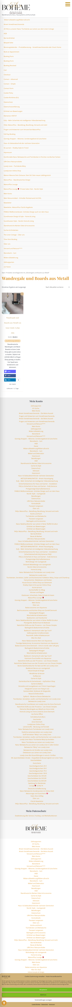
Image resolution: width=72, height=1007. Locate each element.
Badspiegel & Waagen (37, 613)
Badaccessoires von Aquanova (36, 608)
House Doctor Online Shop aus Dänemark (37, 583)
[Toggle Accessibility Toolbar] (4, 1003)
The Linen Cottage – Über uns (14, 235)
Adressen (36, 471)
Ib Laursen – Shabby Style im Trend (16, 148)
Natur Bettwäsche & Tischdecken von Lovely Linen (37, 572)
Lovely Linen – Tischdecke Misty (15, 166)
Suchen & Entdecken (11, 230)
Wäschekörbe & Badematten (37, 615)
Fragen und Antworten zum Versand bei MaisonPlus (22, 130)
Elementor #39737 (10, 116)
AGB (5, 33)
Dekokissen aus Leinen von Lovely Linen (37, 753)
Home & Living (36, 569)
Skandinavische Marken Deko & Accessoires (19, 226)
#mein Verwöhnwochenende (14, 24)
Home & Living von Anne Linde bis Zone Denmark (37, 712)
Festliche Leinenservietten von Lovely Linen (37, 732)
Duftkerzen (37, 676)
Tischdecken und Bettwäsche (36, 516)
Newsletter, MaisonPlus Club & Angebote (18, 207)
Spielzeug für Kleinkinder (37, 783)
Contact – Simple (10, 84)
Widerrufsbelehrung (11, 258)
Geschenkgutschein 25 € (37, 766)
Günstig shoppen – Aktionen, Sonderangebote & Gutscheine (25, 139)
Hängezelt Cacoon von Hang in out (37, 689)
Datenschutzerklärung (12, 107)
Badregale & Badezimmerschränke (37, 628)
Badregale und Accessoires (36, 521)
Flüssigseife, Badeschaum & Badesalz (37, 623)
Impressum (52, 1004)
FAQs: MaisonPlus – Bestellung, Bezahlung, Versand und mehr (25, 125)
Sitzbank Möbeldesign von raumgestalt (37, 565)
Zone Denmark (37, 722)
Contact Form (8, 88)
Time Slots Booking (10, 239)
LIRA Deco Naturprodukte (13, 162)
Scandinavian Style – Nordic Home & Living (19, 221)
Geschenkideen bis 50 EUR (37, 778)
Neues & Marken (36, 536)
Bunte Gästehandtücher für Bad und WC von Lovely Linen (38, 666)
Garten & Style (36, 466)
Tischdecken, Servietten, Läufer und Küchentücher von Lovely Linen (37, 699)
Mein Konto (8, 194)
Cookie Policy (8, 93)
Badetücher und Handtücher (37, 618)
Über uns (7, 244)
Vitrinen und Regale (37, 592)
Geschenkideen (36, 760)
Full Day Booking (9, 134)
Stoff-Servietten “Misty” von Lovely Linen (37, 735)
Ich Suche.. (36, 408)
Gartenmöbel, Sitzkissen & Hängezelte (36, 691)
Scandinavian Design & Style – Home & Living (19, 216)
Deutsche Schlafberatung (37, 789)
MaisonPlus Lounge (11, 184)
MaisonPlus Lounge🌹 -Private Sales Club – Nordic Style (23, 189)
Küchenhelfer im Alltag (37, 590)
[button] (10, 371)
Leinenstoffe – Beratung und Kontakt (36, 727)
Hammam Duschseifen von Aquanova (38, 658)
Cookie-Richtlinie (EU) (11, 98)
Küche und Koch (36, 514)
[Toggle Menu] (67, 4)
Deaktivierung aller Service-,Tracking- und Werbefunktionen (36, 816)
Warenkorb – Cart (10, 253)
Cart (5, 70)
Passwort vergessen (36, 506)
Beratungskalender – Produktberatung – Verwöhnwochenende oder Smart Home (32, 47)
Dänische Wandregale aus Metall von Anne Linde (37, 709)
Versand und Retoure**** (13, 248)
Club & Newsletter (37, 801)
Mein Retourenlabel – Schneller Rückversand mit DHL (22, 198)
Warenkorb (36, 434)
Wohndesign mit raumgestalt (36, 562)
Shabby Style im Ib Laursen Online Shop (37, 585)
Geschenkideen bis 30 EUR (37, 776)
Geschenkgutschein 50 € (37, 768)
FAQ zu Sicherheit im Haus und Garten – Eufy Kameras (38, 486)
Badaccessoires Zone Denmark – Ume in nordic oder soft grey (37, 646)
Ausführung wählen (13, 341)
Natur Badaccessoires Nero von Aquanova (37, 641)
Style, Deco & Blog (37, 796)
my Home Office (37, 714)
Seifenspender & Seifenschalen (38, 633)
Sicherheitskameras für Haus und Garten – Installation (38, 484)
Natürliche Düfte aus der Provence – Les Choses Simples (37, 625)
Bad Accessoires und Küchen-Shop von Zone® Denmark (37, 610)
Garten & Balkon (37, 684)
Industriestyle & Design (36, 671)
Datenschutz (44, 1004)
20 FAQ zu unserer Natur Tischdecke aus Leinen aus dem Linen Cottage (29, 29)
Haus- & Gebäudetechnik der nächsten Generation (22, 143)
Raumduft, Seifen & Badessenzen (38, 635)
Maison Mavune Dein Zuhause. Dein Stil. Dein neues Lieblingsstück (27, 175)
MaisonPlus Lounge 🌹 (36, 598)
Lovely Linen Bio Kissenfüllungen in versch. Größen (38, 755)
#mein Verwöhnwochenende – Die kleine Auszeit (36, 413)
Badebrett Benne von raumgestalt (38, 668)
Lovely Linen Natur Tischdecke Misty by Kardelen (37, 739)
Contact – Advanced (11, 79)
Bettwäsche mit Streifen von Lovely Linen (38, 750)
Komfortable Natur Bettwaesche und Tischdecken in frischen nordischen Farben (32, 157)
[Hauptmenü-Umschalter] (68, 9)
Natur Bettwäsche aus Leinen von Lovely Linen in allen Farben (37, 745)
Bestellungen (36, 458)
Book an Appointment (11, 52)
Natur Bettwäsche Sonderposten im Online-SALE (37, 791)
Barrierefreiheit (9, 38)
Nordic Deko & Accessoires (36, 567)
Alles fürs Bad (36, 638)
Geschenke (37, 719)
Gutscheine (37, 763)
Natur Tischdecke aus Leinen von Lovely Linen (38, 742)
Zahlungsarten (9, 262)
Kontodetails (36, 503)
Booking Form (9, 56)
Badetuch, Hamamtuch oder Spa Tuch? (38, 631)
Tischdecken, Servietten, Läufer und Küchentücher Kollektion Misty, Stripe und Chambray (37, 578)
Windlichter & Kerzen (36, 673)
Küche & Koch (37, 587)
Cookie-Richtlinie (36, 1004)
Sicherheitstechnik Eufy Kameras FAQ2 (37, 554)
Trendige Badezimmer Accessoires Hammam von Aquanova (37, 643)
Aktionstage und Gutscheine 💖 (37, 793)
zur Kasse (7, 267)
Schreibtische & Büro (37, 717)
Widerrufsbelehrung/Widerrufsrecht (17, 20)
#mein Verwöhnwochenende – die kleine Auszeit (36, 419)
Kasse (36, 446)
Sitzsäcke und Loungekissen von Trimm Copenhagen (37, 686)
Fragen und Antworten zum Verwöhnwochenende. (37, 416)
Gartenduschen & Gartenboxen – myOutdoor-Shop (37, 681)
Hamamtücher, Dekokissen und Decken (38, 580)
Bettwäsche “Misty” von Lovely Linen (37, 747)
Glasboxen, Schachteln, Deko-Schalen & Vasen (38, 595)
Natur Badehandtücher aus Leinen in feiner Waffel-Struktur (37, 524)
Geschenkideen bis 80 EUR (37, 781)
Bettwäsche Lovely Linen (37, 575)
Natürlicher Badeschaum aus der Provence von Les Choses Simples (38, 663)
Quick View (12, 312)
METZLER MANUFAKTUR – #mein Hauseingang (37, 478)
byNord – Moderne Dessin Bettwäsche (36, 696)
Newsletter (7, 203)
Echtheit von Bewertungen (13, 111)
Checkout (7, 75)
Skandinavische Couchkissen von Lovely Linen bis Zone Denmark (38, 704)
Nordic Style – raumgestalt (36, 494)
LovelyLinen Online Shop (12, 171)
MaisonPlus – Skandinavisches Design (17, 180)
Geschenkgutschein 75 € (37, 771)
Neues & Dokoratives (36, 694)
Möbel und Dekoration (36, 453)
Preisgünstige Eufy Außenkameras (38, 489)
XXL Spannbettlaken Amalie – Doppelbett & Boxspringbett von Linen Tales (37, 758)
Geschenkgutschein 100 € (38, 773)
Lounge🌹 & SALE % (36, 786)
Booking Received (10, 66)
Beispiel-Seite (8, 43)
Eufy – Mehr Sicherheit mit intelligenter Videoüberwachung (24, 120)
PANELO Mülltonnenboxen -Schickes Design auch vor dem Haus (26, 212)
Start (3, 273)
